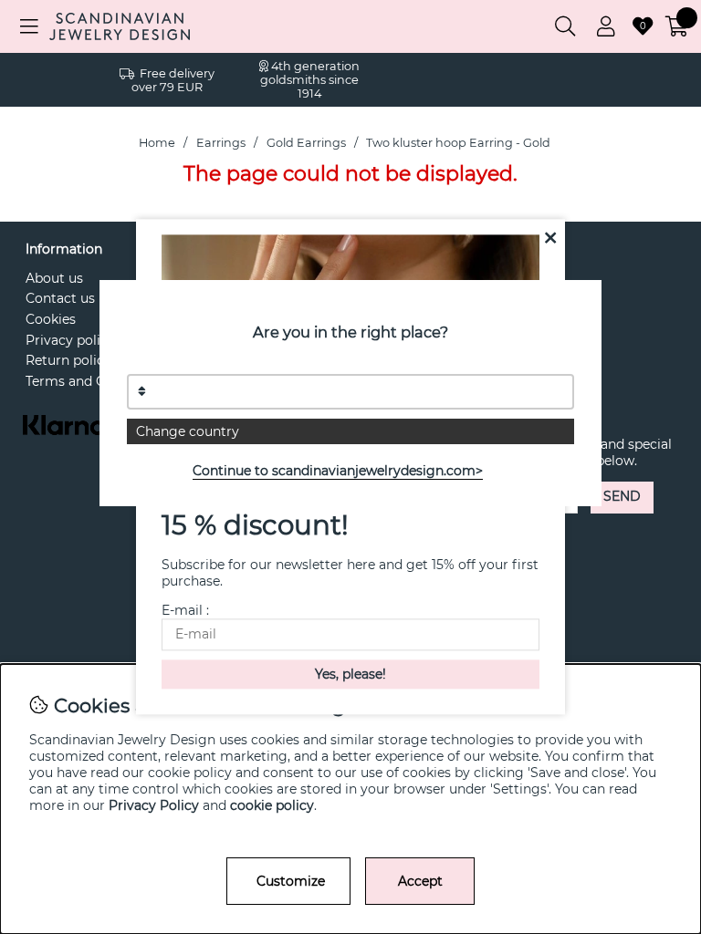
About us (54, 278)
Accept (420, 881)
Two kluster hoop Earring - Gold (458, 143)
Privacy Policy (154, 805)
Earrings (221, 143)
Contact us (60, 298)
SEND (622, 496)
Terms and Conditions (95, 381)
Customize (290, 881)
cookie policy (272, 805)
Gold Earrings (306, 143)
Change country (187, 431)
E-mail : (185, 611)
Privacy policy (70, 340)
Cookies (51, 319)
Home (157, 143)
